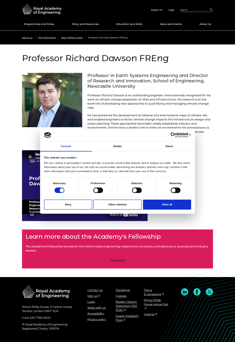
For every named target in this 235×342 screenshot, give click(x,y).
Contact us (95, 290)
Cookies (121, 296)
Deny (68, 204)
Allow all (167, 204)
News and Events (171, 24)
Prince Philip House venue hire (156, 302)
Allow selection (117, 204)
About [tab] (169, 146)
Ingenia (149, 314)
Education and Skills (129, 24)
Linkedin (184, 291)
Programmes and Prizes (39, 24)
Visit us (92, 296)
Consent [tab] (66, 146)
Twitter (209, 291)
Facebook (197, 291)
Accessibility (95, 313)
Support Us (156, 10)
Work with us (96, 307)
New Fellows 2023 (72, 37)
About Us (205, 24)
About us (27, 37)
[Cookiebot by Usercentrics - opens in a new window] (176, 134)
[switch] (98, 190)
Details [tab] (117, 146)
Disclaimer (123, 290)
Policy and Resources (85, 24)
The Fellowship (47, 37)
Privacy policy (96, 319)
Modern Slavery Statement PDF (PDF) (126, 306)
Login (171, 10)
